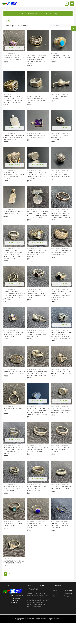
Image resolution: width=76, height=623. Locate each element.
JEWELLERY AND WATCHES (38, 14)
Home (22, 14)
